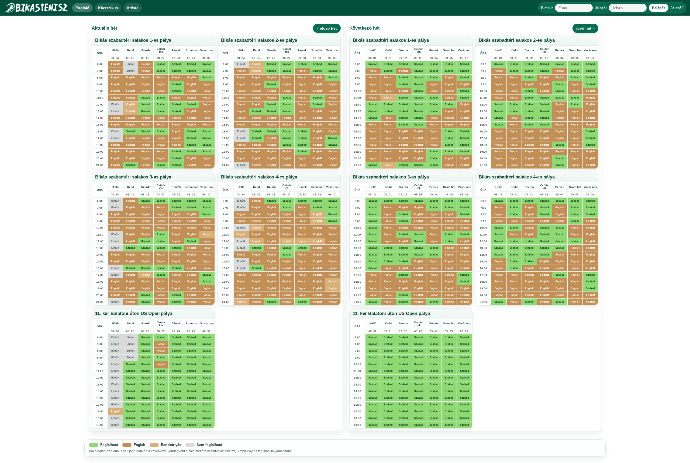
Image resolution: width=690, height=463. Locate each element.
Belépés (658, 8)
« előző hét (327, 28)
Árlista (133, 8)
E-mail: (547, 8)
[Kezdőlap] (36, 8)
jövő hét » (585, 28)
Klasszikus (108, 8)
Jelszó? (677, 8)
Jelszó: (601, 8)
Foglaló (82, 8)
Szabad (161, 64)
